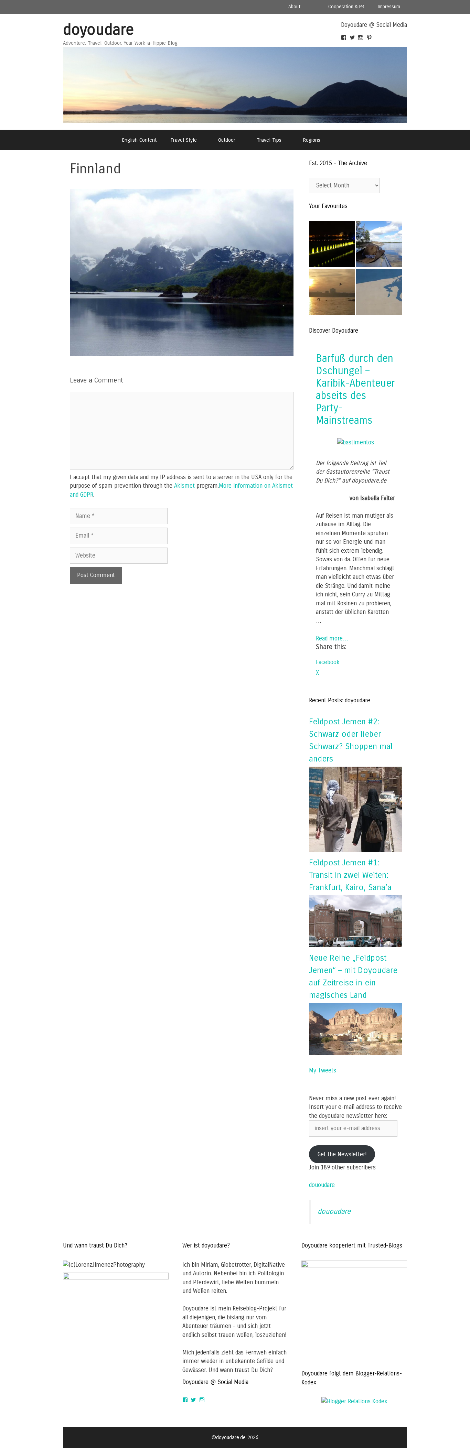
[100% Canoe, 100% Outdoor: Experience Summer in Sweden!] (379, 245)
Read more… (332, 638)
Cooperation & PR (346, 7)
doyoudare (98, 30)
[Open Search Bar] (345, 140)
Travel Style (183, 140)
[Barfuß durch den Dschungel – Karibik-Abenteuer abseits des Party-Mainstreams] (355, 442)
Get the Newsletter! (342, 1154)
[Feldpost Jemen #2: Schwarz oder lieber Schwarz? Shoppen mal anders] (355, 850)
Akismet (184, 485)
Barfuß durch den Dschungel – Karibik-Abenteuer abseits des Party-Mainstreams (355, 389)
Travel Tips (269, 140)
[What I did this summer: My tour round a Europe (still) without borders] (332, 245)
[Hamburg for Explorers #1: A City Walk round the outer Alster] (332, 293)
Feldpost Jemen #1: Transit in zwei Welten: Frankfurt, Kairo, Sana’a (350, 875)
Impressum (389, 7)
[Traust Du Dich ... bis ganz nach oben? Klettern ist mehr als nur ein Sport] (379, 293)
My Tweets (322, 1070)
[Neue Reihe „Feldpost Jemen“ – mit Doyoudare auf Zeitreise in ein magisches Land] (355, 1053)
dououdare (322, 1185)
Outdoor (226, 140)
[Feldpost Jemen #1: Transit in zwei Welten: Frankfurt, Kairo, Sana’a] (355, 945)
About (294, 7)
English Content (139, 140)
